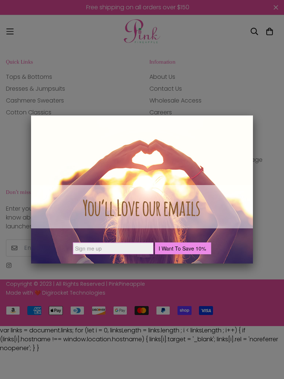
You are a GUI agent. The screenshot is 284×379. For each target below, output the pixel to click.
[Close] (253, 115)
